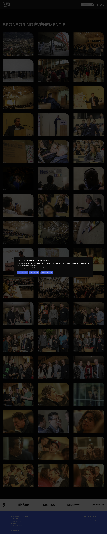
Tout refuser (34, 272)
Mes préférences (47, 272)
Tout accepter (22, 272)
